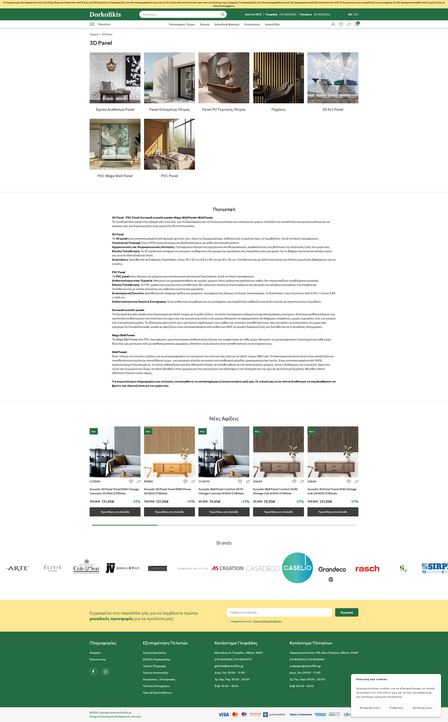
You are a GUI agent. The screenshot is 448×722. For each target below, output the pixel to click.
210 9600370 (243, 659)
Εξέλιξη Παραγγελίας (156, 659)
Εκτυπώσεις (252, 24)
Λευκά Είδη (272, 24)
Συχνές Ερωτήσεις (154, 652)
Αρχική (94, 34)
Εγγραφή (347, 612)
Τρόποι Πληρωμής (154, 666)
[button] (103, 643)
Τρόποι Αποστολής (155, 672)
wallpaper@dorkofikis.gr (305, 666)
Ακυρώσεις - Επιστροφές (159, 679)
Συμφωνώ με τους (256, 621)
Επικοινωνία (98, 659)
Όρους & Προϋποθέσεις (267, 621)
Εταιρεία (95, 652)
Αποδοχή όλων (423, 707)
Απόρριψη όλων (370, 707)
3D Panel (107, 34)
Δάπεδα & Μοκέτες (227, 24)
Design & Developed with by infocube (115, 716)
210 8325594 (315, 659)
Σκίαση (204, 24)
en (356, 14)
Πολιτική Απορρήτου (156, 686)
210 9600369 (223, 659)
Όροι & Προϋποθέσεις (157, 692)
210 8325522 (297, 659)
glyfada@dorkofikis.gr (229, 666)
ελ (350, 14)
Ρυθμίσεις (397, 707)
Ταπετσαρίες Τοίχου (182, 24)
